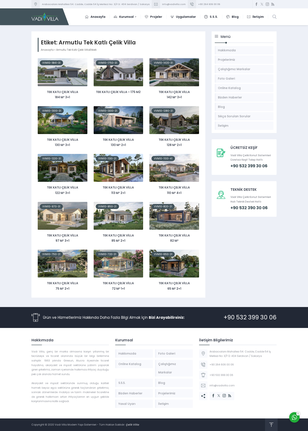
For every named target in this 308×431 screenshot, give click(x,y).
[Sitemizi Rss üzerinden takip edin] (272, 4)
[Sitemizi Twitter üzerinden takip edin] (262, 4)
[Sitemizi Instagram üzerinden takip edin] (267, 4)
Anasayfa (47, 50)
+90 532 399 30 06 (250, 317)
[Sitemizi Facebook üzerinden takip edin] (256, 4)
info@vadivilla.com (174, 4)
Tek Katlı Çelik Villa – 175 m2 (118, 92)
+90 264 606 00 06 (209, 4)
